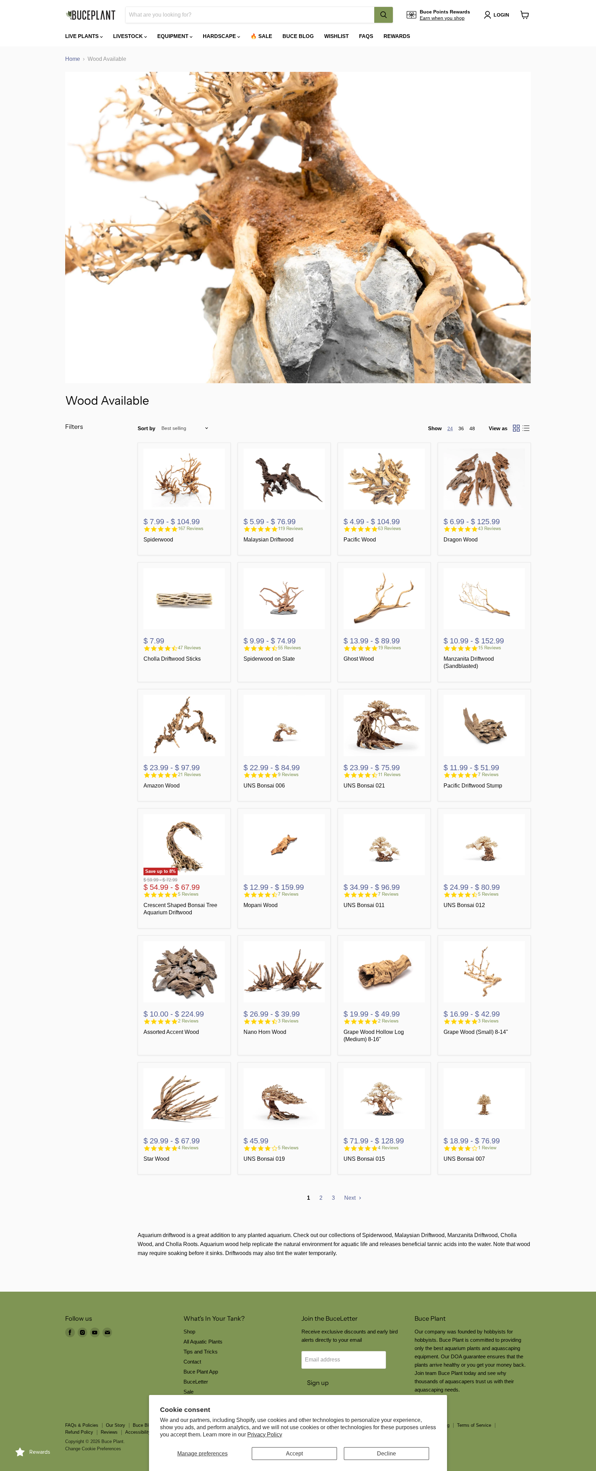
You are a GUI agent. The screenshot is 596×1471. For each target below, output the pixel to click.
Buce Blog (298, 36)
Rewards (397, 36)
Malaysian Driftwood (269, 540)
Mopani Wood (261, 905)
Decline (386, 1453)
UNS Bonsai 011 (364, 905)
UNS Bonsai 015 (364, 1159)
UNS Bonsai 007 (464, 1159)
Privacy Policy (264, 1434)
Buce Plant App (200, 1372)
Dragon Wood (461, 540)
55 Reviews (289, 647)
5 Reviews (188, 894)
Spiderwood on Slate (269, 659)
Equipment (173, 36)
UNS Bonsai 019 (264, 1159)
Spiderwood (158, 540)
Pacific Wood (360, 540)
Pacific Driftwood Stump (473, 786)
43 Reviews (489, 528)
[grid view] (516, 428)
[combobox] (250, 15)
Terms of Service (474, 1425)
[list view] (526, 428)
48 (472, 428)
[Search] (383, 15)
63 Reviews (389, 528)
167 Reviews (190, 528)
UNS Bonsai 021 (364, 786)
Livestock (128, 36)
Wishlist (336, 36)
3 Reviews (288, 1021)
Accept (294, 1453)
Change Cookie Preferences (93, 1448)
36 (461, 428)
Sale (188, 1392)
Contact (192, 1362)
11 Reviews (389, 774)
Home (72, 59)
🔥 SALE (261, 36)
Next (350, 1198)
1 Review (487, 1147)
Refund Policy (79, 1432)
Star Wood (156, 1159)
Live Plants (82, 36)
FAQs (366, 36)
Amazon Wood (161, 786)
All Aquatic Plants (202, 1342)
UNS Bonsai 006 (264, 786)
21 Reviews (189, 774)
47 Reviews (189, 647)
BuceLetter (195, 1382)
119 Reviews (290, 528)
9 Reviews (288, 774)
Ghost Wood (359, 659)
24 (450, 428)
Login (501, 15)
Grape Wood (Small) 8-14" (476, 1032)
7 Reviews (488, 774)
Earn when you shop (442, 18)
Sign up (318, 1383)
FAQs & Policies (81, 1425)
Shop (189, 1332)
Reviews (109, 1432)
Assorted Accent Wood (171, 1032)
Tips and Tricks (200, 1352)
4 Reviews (188, 1147)
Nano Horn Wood (265, 1032)
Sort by (146, 428)
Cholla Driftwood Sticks (172, 659)
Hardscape (220, 36)
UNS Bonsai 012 (464, 905)
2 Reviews (188, 1021)
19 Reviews (389, 647)
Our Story (115, 1425)
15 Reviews (489, 647)
